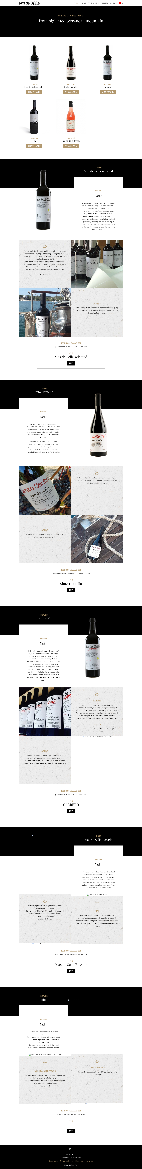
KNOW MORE (34, 92)
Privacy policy (65, 1161)
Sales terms (89, 1161)
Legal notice (53, 1161)
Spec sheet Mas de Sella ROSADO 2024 (71, 954)
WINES (76, 3)
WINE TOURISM (93, 3)
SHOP (84, 3)
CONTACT (113, 3)
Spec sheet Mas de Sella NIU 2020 (71, 1114)
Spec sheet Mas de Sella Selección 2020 (71, 347)
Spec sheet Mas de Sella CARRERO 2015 (71, 795)
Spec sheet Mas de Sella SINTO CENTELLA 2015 (71, 574)
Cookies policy (77, 1161)
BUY (71, 363)
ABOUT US (104, 3)
